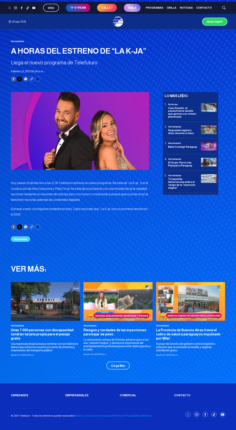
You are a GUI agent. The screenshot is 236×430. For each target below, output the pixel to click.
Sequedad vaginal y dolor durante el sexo (181, 132)
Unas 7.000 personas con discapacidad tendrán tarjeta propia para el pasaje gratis (42, 334)
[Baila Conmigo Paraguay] (208, 146)
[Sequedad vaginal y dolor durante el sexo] (208, 129)
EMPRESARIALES (76, 395)
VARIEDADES (19, 395)
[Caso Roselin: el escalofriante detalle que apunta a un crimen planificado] (208, 107)
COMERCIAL (128, 395)
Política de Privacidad (125, 415)
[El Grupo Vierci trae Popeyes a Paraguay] (208, 162)
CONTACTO (204, 7)
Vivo (51, 8)
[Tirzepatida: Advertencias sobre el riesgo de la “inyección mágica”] (208, 178)
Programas (154, 7)
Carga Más (118, 365)
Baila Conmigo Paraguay (182, 146)
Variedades (17, 41)
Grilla (171, 7)
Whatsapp (215, 21)
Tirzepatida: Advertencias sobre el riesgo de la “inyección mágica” (181, 183)
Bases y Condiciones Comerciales (94, 415)
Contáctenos (145, 415)
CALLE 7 (107, 7)
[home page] (118, 21)
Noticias (186, 7)
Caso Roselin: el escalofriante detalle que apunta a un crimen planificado (182, 112)
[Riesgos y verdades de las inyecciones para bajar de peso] (118, 301)
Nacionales (174, 143)
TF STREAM (78, 7)
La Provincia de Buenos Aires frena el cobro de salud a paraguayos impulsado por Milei (188, 334)
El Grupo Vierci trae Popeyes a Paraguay (180, 164)
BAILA (132, 7)
